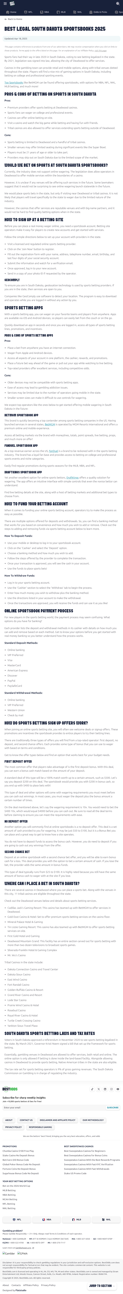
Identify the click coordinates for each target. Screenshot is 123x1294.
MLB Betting (9, 1190)
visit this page (100, 50)
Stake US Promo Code (75, 1173)
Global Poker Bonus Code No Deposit (21, 1164)
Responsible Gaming (40, 1127)
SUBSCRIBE (112, 1107)
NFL (19, 1219)
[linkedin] (105, 1089)
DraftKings (72, 477)
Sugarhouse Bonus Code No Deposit (21, 1173)
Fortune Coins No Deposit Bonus (19, 1169)
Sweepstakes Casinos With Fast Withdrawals (86, 1169)
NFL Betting (9, 1204)
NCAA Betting (10, 1199)
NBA (49, 1219)
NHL (108, 1219)
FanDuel (53, 451)
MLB (78, 1219)
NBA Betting (9, 1195)
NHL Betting (9, 1208)
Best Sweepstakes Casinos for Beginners (84, 1151)
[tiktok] (92, 1089)
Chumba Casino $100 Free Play (18, 1151)
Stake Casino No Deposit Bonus (18, 1155)
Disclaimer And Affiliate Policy (57, 1120)
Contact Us (26, 1120)
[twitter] (98, 1089)
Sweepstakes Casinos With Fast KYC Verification (88, 1164)
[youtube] (117, 1089)
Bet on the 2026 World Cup (16, 1186)
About (8, 1120)
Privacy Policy (13, 1127)
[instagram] (111, 1089)
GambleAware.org (23, 1248)
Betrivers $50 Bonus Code (16, 1160)
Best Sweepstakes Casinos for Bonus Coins (85, 1155)
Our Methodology (93, 1120)
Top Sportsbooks (13, 82)
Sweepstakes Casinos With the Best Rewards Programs (92, 1160)
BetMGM (50, 424)
